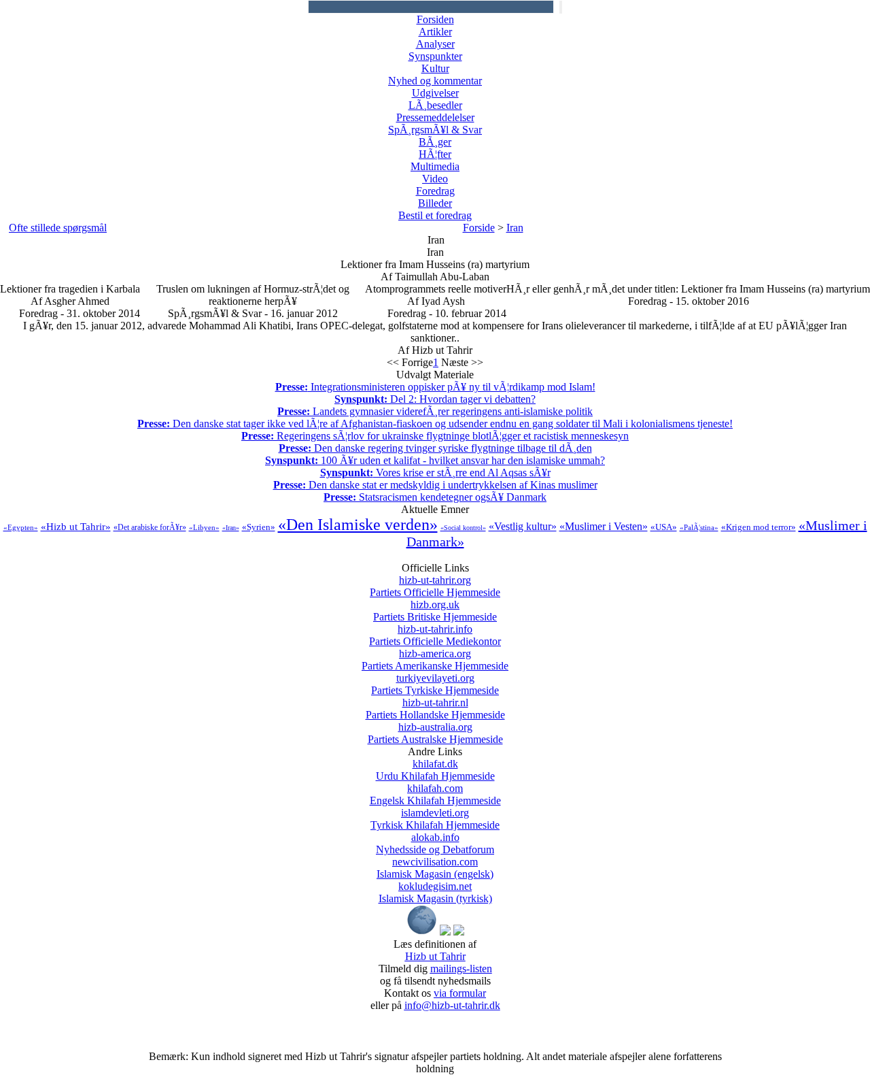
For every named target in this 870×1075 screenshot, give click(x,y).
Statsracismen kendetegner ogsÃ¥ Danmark (435, 497)
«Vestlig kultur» (523, 526)
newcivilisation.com (435, 868)
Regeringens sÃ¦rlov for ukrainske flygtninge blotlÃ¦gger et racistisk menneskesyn (435, 436)
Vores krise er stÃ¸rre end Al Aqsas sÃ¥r (435, 472)
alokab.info (435, 843)
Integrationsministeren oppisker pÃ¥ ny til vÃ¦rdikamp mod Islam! (435, 387)
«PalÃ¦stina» (699, 527)
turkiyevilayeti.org (435, 684)
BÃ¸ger (435, 142)
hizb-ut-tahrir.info (435, 635)
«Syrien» (258, 527)
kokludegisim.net (435, 892)
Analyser (435, 44)
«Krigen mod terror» (758, 527)
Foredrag (435, 191)
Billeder (435, 203)
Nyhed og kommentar (435, 80)
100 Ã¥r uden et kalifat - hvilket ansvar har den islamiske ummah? (435, 460)
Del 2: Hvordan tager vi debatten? (435, 399)
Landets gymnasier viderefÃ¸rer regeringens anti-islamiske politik (435, 411)
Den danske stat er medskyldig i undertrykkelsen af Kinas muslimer (435, 485)
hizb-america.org (435, 660)
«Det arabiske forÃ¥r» (150, 527)
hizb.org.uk (435, 611)
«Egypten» (20, 527)
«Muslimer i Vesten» (603, 526)
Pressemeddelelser (435, 117)
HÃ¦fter (435, 154)
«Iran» (230, 527)
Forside (479, 227)
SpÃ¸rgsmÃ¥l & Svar (435, 129)
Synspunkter (435, 56)
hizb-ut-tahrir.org (435, 586)
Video (435, 178)
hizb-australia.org (435, 733)
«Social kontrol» (463, 527)
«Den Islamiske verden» (358, 524)
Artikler (435, 31)
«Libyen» (204, 527)
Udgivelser (435, 93)
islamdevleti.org (435, 819)
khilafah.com (435, 794)
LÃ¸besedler (435, 105)
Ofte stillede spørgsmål (58, 227)
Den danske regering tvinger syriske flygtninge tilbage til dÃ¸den (435, 448)
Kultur (435, 68)
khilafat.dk (435, 770)
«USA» (663, 527)
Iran (514, 227)
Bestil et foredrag (435, 215)
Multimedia (435, 166)
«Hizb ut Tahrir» (76, 526)
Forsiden (435, 19)
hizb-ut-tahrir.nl (435, 709)
